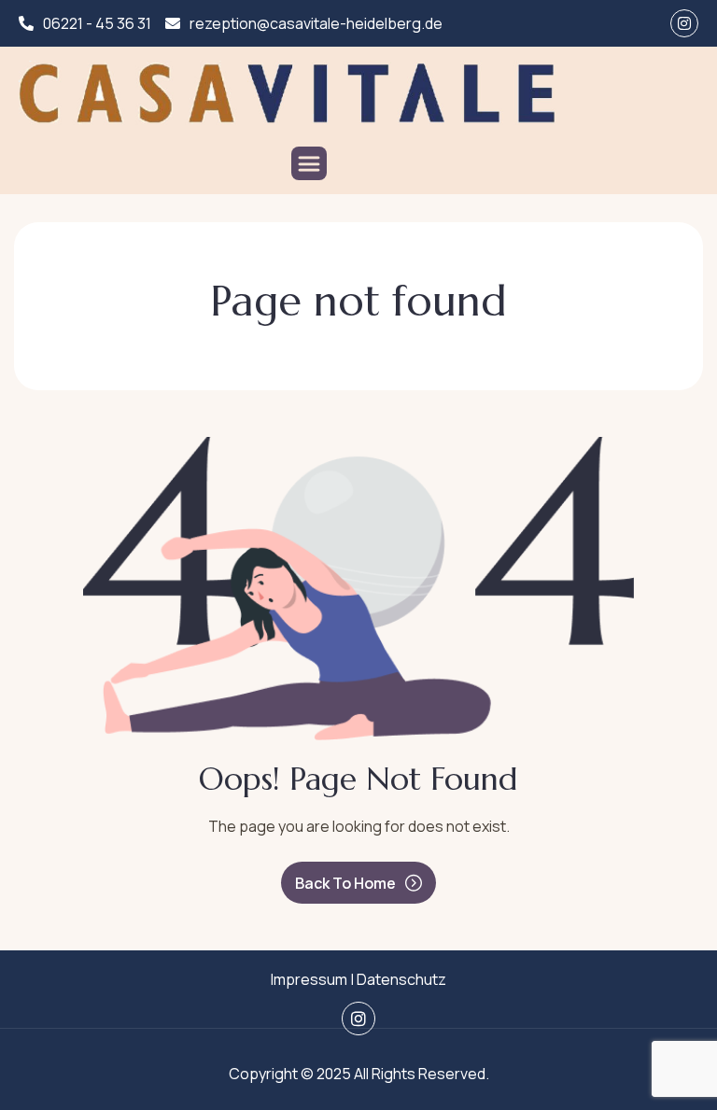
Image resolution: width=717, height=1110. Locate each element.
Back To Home (345, 883)
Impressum (309, 979)
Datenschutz (401, 979)
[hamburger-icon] (309, 163)
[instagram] (684, 23)
